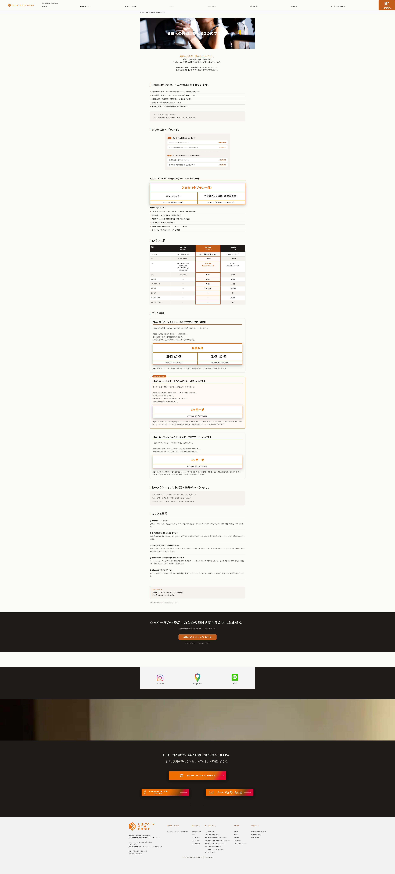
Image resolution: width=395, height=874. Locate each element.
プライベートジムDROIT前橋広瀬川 (177, 832)
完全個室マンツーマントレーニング (215, 844)
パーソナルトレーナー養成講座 (214, 850)
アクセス (294, 6)
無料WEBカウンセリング (387, 7)
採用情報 (236, 838)
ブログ (236, 832)
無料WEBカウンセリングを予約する (197, 637)
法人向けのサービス (338, 6)
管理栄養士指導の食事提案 (213, 847)
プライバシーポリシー (240, 844)
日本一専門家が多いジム (212, 835)
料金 (171, 6)
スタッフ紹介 (211, 6)
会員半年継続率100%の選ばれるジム (216, 838)
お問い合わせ (255, 838)
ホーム (44, 6)
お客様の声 (253, 6)
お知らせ (236, 835)
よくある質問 (196, 844)
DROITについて (86, 6)
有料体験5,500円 (256, 835)
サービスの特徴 (131, 6)
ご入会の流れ (196, 838)
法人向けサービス (210, 852)
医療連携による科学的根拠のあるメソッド (217, 841)
